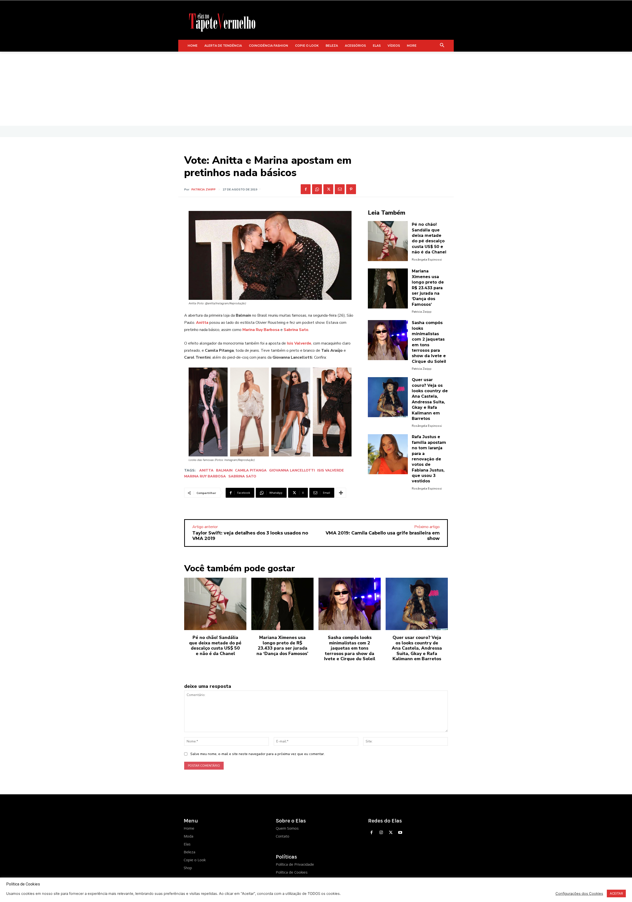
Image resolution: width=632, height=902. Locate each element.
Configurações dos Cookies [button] (579, 893)
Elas (187, 843)
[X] (328, 189)
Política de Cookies (292, 872)
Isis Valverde (330, 470)
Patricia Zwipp (203, 189)
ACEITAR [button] (616, 893)
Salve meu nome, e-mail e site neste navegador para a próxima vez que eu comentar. (257, 754)
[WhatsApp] (317, 189)
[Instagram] (381, 832)
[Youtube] (400, 832)
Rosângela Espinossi (427, 260)
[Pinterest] (351, 189)
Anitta (206, 470)
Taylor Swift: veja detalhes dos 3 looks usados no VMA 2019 (250, 535)
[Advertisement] (316, 88)
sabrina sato (242, 476)
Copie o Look (195, 859)
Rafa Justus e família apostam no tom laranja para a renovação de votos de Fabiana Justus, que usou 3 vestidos (429, 458)
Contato (282, 836)
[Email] (340, 189)
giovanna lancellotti (292, 470)
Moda (188, 836)
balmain (224, 470)
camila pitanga (251, 470)
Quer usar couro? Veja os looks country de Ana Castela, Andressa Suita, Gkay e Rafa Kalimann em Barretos (417, 648)
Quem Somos (287, 828)
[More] (341, 493)
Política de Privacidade (295, 864)
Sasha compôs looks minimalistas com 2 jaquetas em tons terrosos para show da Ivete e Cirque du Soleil (349, 648)
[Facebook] (306, 189)
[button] (442, 46)
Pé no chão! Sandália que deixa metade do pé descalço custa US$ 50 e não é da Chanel (215, 645)
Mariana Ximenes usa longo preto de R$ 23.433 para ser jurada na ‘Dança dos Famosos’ (428, 288)
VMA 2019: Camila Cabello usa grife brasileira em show (383, 535)
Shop (188, 867)
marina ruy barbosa (205, 476)
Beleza (189, 851)
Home (189, 828)
